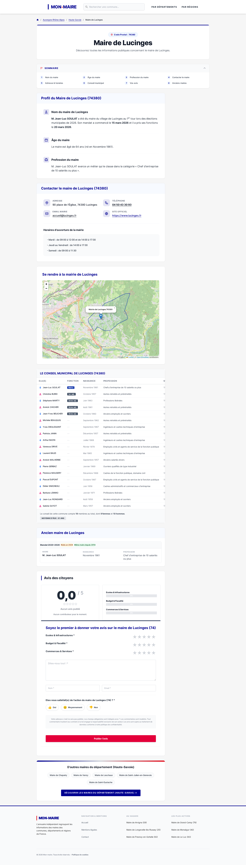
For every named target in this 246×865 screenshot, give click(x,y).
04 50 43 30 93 (122, 204)
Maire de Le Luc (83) (181, 837)
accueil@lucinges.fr (64, 215)
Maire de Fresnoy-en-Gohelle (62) (142, 837)
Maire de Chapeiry (58, 775)
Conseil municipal (94, 83)
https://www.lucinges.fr (126, 215)
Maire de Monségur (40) (182, 830)
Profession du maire (137, 77)
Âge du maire (92, 77)
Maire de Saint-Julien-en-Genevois (135, 775)
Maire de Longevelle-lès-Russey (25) (143, 830)
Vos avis (132, 83)
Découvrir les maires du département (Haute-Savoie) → (100, 792)
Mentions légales (89, 830)
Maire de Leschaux (104, 775)
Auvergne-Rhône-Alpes (53, 20)
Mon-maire (49, 818)
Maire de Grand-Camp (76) (184, 822)
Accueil (84, 822)
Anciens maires (177, 83)
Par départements (164, 7)
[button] (101, 316)
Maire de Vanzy (81, 775)
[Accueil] (37, 20)
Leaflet (131, 357)
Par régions (190, 7)
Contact (85, 837)
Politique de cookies (80, 855)
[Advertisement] (190, 135)
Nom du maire (49, 77)
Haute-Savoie (75, 20)
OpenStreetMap (143, 357)
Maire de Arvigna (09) (136, 822)
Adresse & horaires (52, 83)
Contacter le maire (178, 77)
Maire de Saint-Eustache (100, 782)
